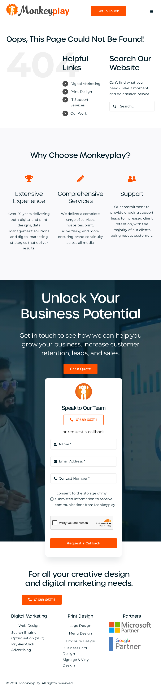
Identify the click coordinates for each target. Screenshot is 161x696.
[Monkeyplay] (37, 5)
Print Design (81, 92)
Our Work (78, 113)
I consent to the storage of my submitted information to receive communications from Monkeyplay (85, 499)
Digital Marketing (85, 84)
